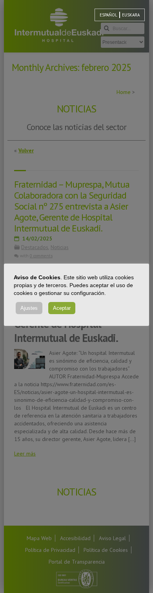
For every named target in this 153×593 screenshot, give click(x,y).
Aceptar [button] (62, 308)
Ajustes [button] (29, 308)
